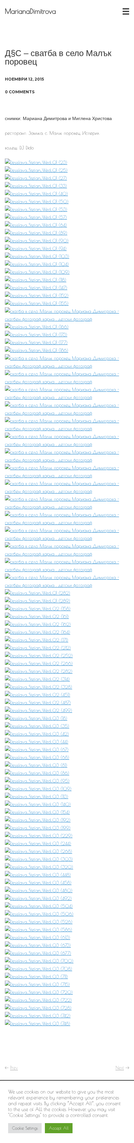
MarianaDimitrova (30, 11)
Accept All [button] (59, 1128)
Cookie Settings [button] (25, 1128)
